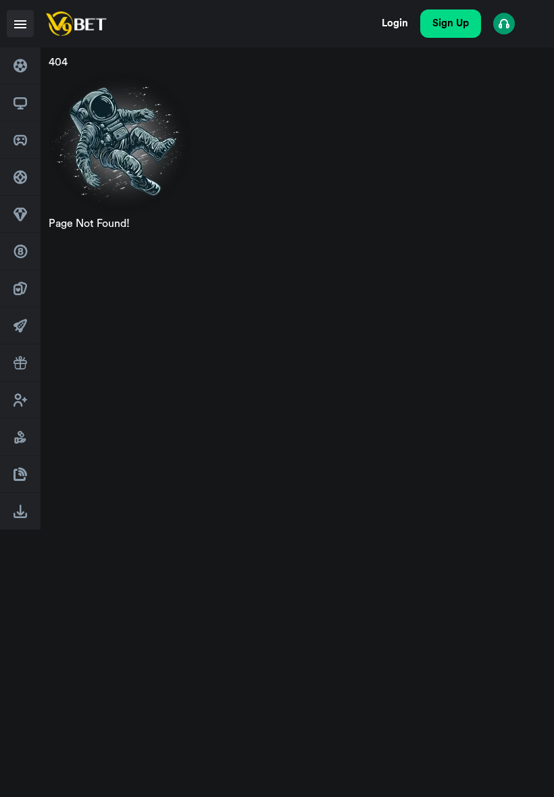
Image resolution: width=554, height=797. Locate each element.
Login (395, 23)
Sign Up (450, 23)
